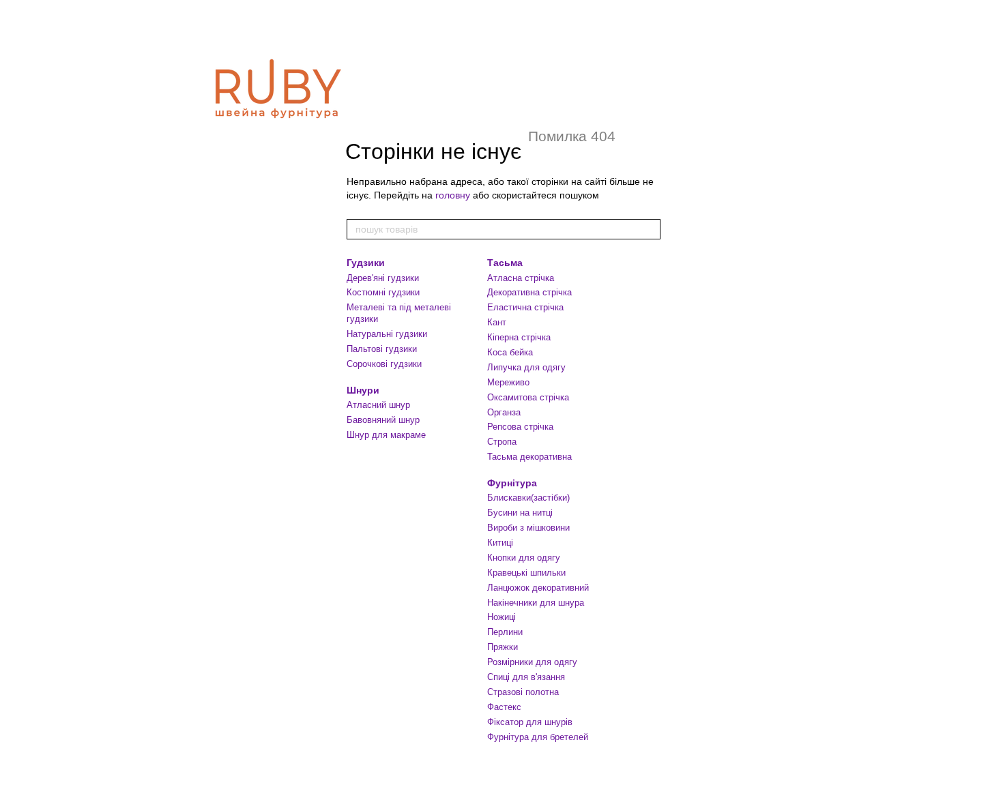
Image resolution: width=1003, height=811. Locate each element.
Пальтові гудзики (382, 349)
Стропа (502, 442)
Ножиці (501, 617)
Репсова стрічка (520, 427)
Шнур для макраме (386, 435)
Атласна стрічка (520, 278)
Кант (496, 322)
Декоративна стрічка (529, 292)
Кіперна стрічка (519, 337)
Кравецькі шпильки (526, 572)
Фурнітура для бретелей (537, 737)
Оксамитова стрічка (528, 397)
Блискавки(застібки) (528, 497)
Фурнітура (512, 482)
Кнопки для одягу (523, 557)
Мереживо (508, 382)
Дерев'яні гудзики (383, 278)
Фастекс (504, 707)
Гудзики (366, 262)
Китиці (500, 542)
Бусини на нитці (520, 512)
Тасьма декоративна (529, 457)
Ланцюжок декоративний (538, 588)
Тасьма (505, 262)
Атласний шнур (378, 405)
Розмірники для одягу (532, 662)
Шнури (363, 390)
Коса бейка (510, 352)
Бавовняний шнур (383, 420)
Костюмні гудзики (383, 292)
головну (452, 195)
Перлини (505, 632)
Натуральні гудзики (387, 334)
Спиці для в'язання (526, 677)
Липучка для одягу (526, 367)
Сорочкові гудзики (384, 364)
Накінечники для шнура (535, 603)
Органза (504, 412)
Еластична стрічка (525, 307)
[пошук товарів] (649, 229)
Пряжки (502, 647)
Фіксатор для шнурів (529, 722)
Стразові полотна (523, 692)
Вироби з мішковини (528, 527)
